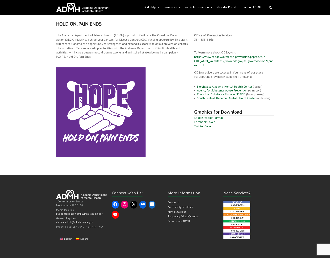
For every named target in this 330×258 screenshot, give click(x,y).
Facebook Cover (204, 122)
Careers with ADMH (179, 221)
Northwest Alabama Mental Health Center (224, 86)
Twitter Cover (203, 126)
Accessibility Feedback (180, 207)
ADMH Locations (177, 212)
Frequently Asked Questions (184, 216)
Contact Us (174, 202)
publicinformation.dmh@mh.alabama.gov (79, 213)
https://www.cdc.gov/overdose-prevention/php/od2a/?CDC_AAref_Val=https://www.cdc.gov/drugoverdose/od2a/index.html (233, 61)
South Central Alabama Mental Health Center (226, 98)
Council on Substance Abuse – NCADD (221, 94)
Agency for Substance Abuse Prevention (222, 90)
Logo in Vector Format (208, 118)
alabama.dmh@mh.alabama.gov (74, 222)
